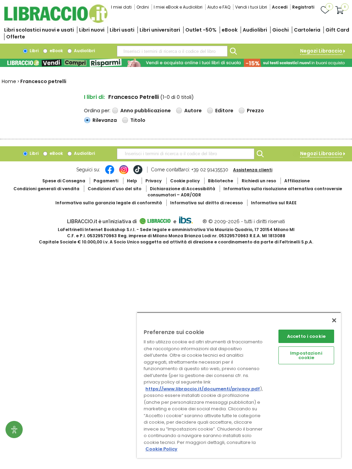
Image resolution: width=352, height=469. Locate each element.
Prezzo (255, 110)
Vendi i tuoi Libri (251, 7)
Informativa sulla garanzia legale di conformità (108, 203)
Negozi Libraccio (321, 50)
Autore (193, 110)
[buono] (176, 63)
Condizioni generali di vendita (46, 189)
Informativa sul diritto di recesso (206, 203)
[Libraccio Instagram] (124, 173)
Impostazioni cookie (306, 355)
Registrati (303, 7)
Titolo (137, 120)
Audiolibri (255, 29)
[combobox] (172, 51)
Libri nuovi (91, 29)
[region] (239, 385)
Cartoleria (307, 29)
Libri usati (122, 29)
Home (9, 81)
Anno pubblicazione (145, 110)
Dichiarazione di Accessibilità (182, 189)
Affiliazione (297, 181)
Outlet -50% (201, 29)
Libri (33, 51)
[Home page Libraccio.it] (55, 21)
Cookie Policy (161, 449)
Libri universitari (160, 29)
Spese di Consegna (63, 181)
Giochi (280, 29)
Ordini (142, 7)
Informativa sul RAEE (274, 203)
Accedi (279, 7)
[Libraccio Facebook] (109, 173)
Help (132, 181)
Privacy (153, 181)
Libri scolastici (39, 29)
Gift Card (337, 29)
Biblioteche (220, 181)
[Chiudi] (334, 320)
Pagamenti (106, 181)
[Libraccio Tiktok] (138, 173)
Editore (224, 110)
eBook (230, 29)
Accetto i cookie (306, 336)
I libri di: (94, 97)
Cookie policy (185, 181)
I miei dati (121, 7)
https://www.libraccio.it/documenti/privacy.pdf (202, 389)
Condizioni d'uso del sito (114, 189)
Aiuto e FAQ (218, 7)
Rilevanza (104, 120)
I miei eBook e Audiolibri (178, 7)
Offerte (15, 36)
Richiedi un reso (259, 181)
